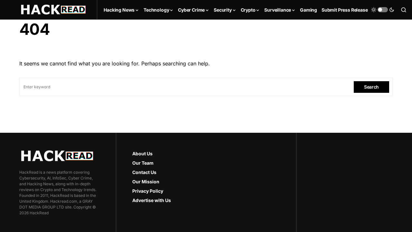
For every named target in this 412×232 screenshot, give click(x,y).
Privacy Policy (147, 191)
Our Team (143, 163)
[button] (382, 10)
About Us (142, 153)
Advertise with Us (151, 200)
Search (371, 87)
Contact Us (144, 172)
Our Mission (145, 181)
